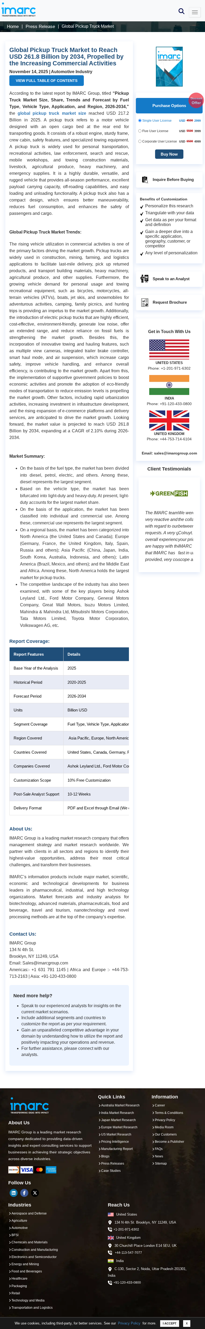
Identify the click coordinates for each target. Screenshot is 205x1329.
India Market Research (117, 1113)
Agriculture (19, 1221)
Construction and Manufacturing (34, 1250)
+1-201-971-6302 (126, 1229)
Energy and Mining (25, 1264)
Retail (15, 1293)
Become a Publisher (169, 1142)
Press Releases (112, 1163)
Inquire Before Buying (173, 179)
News (159, 1156)
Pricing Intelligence (115, 1142)
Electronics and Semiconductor (34, 1257)
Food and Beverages (26, 1271)
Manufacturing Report (117, 1149)
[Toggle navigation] (195, 12)
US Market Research (116, 1134)
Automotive (19, 1228)
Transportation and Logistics (32, 1308)
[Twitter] (35, 1193)
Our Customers (166, 1134)
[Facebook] (24, 1193)
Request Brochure (169, 302)
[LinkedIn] (14, 1193)
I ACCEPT (169, 1323)
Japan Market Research (118, 1120)
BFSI (14, 1235)
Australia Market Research (120, 1105)
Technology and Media (28, 1300)
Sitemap (161, 1163)
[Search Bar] (181, 11)
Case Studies (111, 1171)
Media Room (164, 1127)
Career (160, 1105)
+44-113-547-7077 (128, 1253)
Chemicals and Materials (29, 1242)
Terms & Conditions (169, 1113)
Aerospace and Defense (29, 1213)
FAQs (159, 1149)
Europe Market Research (119, 1127)
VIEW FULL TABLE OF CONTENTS (46, 80)
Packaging (19, 1286)
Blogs (105, 1156)
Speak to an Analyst (171, 278)
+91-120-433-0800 (127, 1282)
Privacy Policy (129, 1323)
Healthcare (19, 1278)
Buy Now (169, 154)
